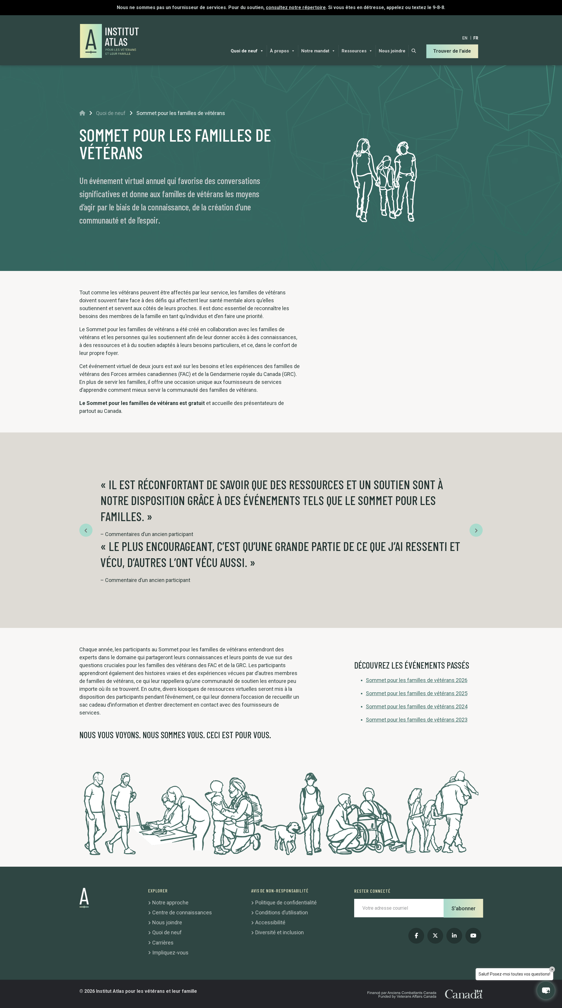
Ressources (354, 51)
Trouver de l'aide (452, 51)
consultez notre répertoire (296, 7)
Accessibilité (270, 922)
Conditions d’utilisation (281, 912)
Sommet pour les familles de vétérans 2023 (416, 720)
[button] (546, 990)
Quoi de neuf (244, 51)
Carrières (163, 943)
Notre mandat (315, 51)
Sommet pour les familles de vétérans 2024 (416, 706)
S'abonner (463, 908)
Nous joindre (392, 51)
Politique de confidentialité (286, 902)
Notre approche (170, 902)
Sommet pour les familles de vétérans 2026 (416, 680)
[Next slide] (476, 530)
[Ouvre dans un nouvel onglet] (416, 936)
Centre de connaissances (182, 912)
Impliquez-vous (170, 952)
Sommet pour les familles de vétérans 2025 (416, 693)
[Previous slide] (85, 530)
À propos (279, 51)
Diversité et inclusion (279, 932)
